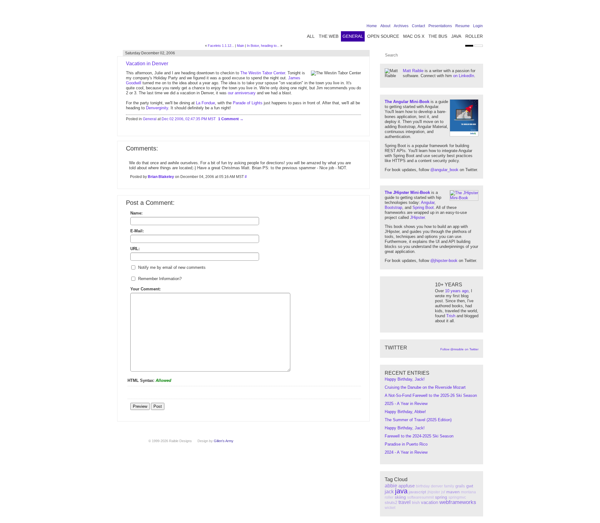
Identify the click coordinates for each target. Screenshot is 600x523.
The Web (328, 36)
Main (240, 45)
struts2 (391, 502)
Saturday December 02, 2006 (150, 53)
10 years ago (456, 291)
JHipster (417, 217)
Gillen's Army (223, 441)
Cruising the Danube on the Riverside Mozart (425, 387)
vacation (429, 502)
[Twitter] (450, 13)
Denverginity (157, 108)
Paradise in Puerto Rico (406, 444)
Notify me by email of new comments (172, 267)
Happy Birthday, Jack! (405, 379)
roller (389, 497)
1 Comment (229, 119)
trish (416, 502)
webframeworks (457, 502)
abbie (391, 485)
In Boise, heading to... (263, 45)
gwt (469, 485)
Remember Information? (160, 278)
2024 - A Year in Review (406, 452)
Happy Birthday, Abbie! (405, 411)
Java (456, 36)
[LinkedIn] (459, 13)
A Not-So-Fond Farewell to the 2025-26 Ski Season (431, 395)
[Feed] (479, 13)
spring (441, 497)
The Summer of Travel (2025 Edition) (418, 419)
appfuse (406, 485)
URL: (135, 248)
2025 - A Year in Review (406, 403)
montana (468, 492)
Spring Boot (423, 207)
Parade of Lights (247, 103)
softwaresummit (420, 497)
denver (437, 486)
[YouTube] (469, 13)
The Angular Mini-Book (407, 101)
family (449, 486)
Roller (474, 36)
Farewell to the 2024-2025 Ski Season (419, 436)
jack (389, 491)
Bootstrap (393, 207)
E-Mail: (137, 231)
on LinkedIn (463, 75)
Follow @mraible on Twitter (459, 349)
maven (453, 491)
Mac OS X (413, 36)
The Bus (437, 36)
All (311, 36)
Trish (450, 315)
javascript (417, 492)
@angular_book (444, 169)
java (401, 491)
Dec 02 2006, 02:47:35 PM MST (189, 119)
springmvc (457, 497)
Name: (136, 213)
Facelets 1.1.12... (221, 45)
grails (460, 486)
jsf (443, 492)
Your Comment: (145, 289)
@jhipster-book (444, 260)
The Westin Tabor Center (262, 73)
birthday (423, 486)
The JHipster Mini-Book (407, 192)
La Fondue (205, 103)
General (352, 36)
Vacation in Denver (147, 63)
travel (404, 502)
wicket (390, 508)
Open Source (383, 36)
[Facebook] (440, 13)
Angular (427, 202)
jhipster (434, 492)
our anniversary (242, 93)
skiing (400, 497)
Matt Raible (413, 70)
